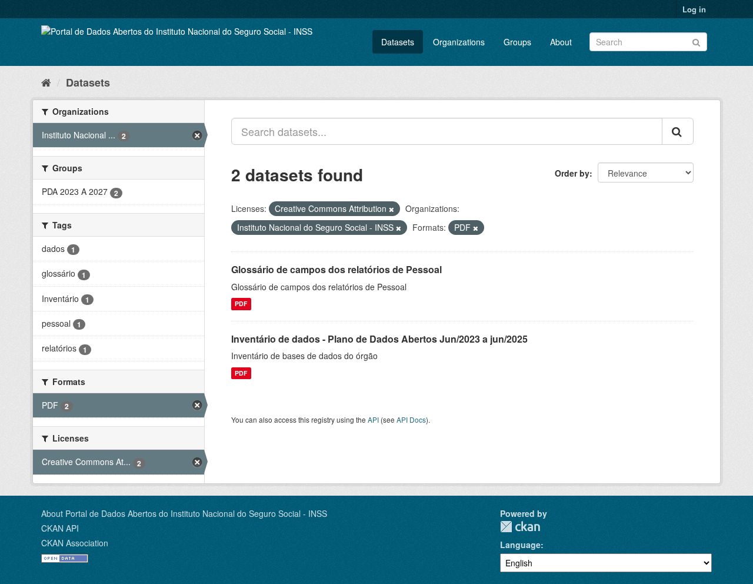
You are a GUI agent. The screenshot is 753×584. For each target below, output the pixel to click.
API (373, 419)
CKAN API (60, 528)
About (561, 42)
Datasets (397, 42)
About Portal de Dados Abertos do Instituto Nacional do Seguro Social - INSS (184, 513)
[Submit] (696, 41)
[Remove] (391, 209)
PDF (241, 304)
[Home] (46, 81)
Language (520, 544)
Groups (517, 42)
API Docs (411, 419)
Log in (694, 9)
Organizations (459, 42)
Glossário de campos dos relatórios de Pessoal (336, 269)
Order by (572, 173)
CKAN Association (74, 543)
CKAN (520, 526)
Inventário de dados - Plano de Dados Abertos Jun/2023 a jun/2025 (379, 339)
